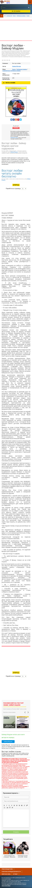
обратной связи (6, 885)
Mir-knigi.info (9, 2)
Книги (14, 69)
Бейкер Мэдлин (16, 66)
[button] (4, 805)
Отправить (16, 832)
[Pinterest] (18, 120)
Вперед (16, 185)
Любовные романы (21, 69)
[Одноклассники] (16, 120)
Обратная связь (6, 874)
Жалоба (16, 127)
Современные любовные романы (11, 70)
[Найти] (28, 7)
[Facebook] (14, 120)
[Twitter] (21, 120)
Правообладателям (7, 869)
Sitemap (15, 874)
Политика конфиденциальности (11, 871)
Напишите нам (14, 137)
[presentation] (4, 805)
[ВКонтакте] (11, 120)
